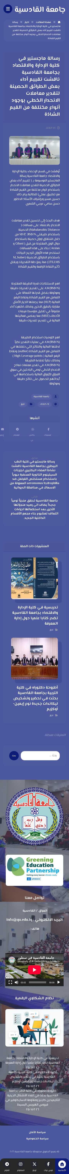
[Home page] (59, 22)
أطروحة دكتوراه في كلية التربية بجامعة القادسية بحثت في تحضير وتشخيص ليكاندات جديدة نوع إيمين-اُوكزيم (33, 1077)
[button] (47, 429)
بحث (14, 755)
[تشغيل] (59, 982)
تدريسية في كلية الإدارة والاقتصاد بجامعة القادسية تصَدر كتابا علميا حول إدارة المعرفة (32, 1060)
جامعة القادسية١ (41, 397)
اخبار (23, 404)
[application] (34, 969)
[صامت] (16, 982)
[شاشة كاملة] (10, 982)
